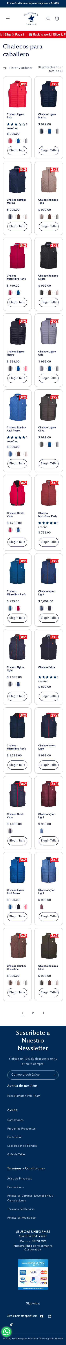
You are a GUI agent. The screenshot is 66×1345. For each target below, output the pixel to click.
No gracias (33, 706)
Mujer (33, 697)
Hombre (33, 687)
